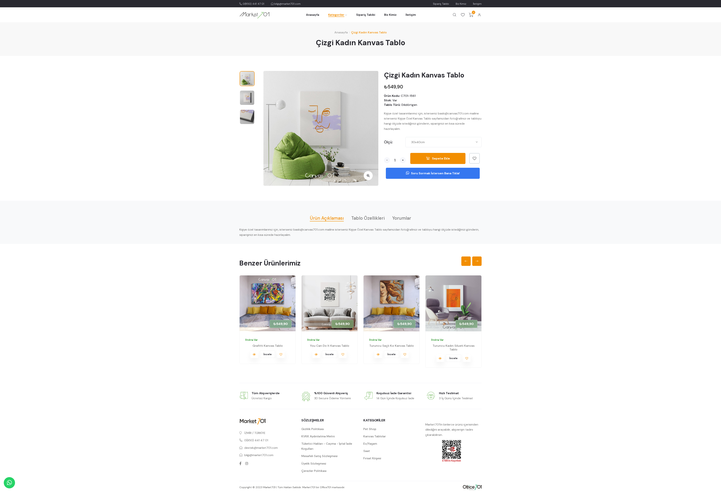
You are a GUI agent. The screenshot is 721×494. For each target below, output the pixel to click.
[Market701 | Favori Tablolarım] (463, 15)
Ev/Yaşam (370, 444)
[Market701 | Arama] (454, 15)
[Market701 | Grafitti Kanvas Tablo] (268, 303)
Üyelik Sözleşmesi (313, 463)
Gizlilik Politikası (312, 429)
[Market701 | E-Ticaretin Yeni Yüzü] (254, 14)
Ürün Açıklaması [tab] (327, 218)
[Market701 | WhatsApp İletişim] (9, 482)
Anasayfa (312, 15)
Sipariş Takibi (441, 3)
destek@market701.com (261, 448)
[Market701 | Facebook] (240, 463)
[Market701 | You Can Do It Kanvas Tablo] (329, 303)
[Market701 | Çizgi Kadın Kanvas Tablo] (368, 175)
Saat (366, 451)
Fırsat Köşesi (372, 458)
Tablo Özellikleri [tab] (368, 218)
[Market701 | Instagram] (246, 463)
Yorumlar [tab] (401, 218)
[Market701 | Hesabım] (479, 15)
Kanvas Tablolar (374, 436)
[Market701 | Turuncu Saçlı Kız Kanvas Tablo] (391, 303)
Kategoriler (336, 15)
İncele (267, 354)
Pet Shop (369, 429)
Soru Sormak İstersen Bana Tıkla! (435, 173)
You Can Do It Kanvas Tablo (329, 346)
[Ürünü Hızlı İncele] (254, 354)
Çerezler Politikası (314, 471)
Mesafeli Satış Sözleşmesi (319, 456)
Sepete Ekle (440, 158)
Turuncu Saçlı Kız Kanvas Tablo (391, 346)
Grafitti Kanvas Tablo (268, 346)
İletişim (477, 3)
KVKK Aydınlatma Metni (318, 436)
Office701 (325, 487)
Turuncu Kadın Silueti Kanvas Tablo (453, 348)
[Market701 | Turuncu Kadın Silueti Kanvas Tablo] (453, 303)
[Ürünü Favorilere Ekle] (474, 158)
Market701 (269, 487)
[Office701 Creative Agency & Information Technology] (472, 487)
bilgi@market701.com (287, 3)
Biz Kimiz (461, 3)
